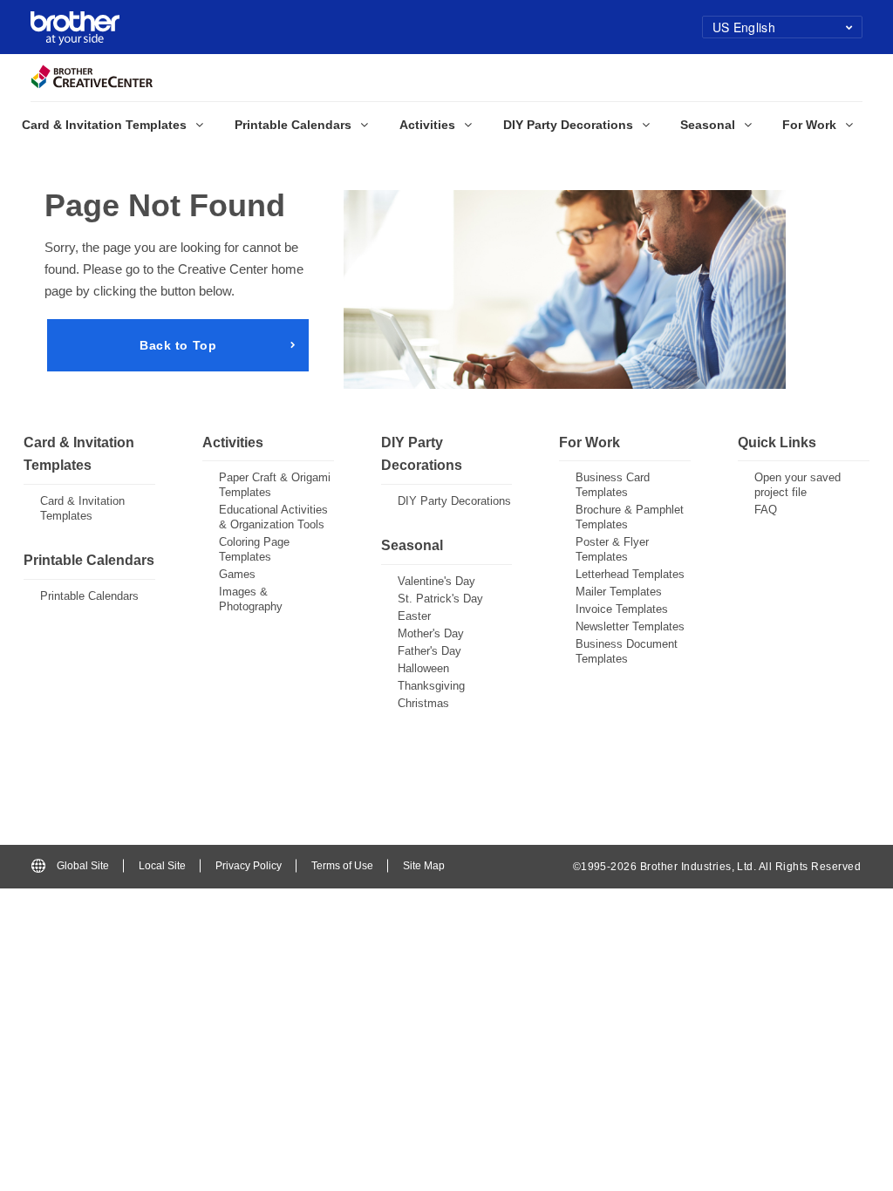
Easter (414, 616)
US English (743, 27)
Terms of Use (342, 866)
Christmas (423, 703)
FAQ (765, 509)
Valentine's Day (436, 581)
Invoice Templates (622, 609)
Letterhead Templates (630, 574)
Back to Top (178, 345)
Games (237, 574)
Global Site (83, 866)
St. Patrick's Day (440, 598)
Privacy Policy (248, 866)
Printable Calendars (89, 595)
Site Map (424, 866)
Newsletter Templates (630, 626)
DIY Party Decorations (454, 500)
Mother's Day (431, 633)
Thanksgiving (431, 685)
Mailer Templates (619, 591)
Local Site (162, 866)
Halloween (423, 668)
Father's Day (429, 650)
